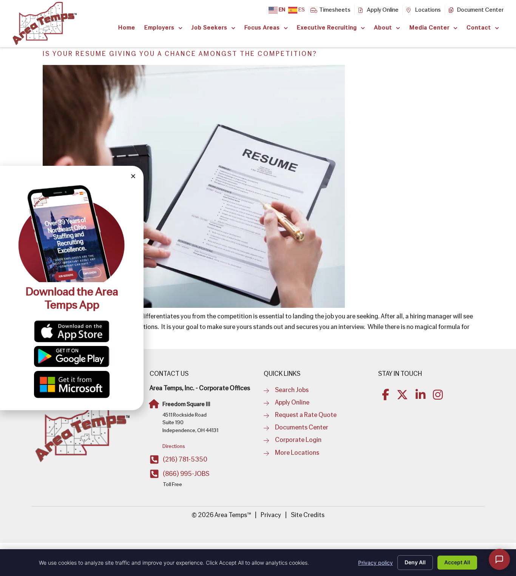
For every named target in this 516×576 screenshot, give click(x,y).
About (383, 28)
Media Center (429, 28)
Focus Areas (262, 28)
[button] (133, 176)
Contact (479, 28)
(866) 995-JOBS (186, 474)
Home (126, 28)
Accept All (457, 562)
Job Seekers (209, 28)
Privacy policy (375, 562)
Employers (159, 28)
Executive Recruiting (327, 28)
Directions (173, 446)
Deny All (415, 562)
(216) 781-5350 (185, 460)
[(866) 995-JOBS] (154, 474)
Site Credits (307, 515)
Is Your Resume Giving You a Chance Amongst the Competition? (180, 54)
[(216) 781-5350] (154, 459)
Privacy (271, 515)
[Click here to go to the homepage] (82, 431)
